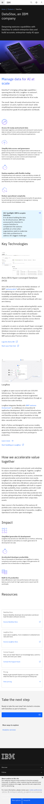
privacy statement (32, 794)
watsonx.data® (11, 289)
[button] (36, 2)
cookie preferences (35, 790)
